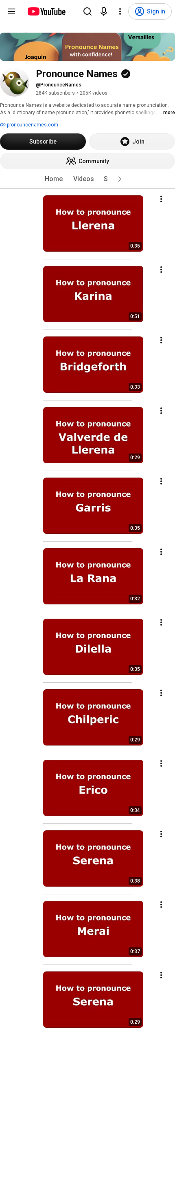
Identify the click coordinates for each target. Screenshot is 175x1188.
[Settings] (120, 11)
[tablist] (87, 179)
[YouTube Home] (46, 11)
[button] (119, 179)
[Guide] (11, 11)
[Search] (87, 11)
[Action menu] (161, 199)
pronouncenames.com (32, 125)
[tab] (53, 179)
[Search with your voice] (104, 11)
